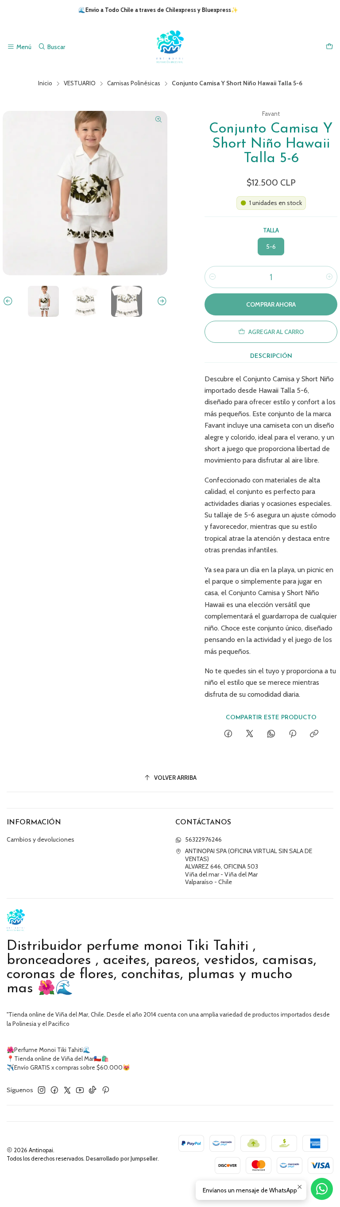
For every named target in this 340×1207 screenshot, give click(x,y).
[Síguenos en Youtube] (80, 1090)
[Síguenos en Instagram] (41, 1090)
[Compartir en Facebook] (228, 734)
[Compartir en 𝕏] (249, 734)
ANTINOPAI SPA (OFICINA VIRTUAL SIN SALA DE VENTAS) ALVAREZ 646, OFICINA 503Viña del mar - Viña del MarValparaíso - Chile (248, 866)
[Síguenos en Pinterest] (105, 1090)
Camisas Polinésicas (133, 83)
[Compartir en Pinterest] (292, 734)
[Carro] (329, 47)
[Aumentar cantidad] (329, 277)
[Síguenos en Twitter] (67, 1090)
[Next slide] (160, 301)
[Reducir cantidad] (212, 277)
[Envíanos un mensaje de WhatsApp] (322, 1189)
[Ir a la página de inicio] (170, 47)
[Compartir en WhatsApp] (271, 734)
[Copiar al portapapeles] (314, 734)
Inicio (45, 83)
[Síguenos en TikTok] (92, 1090)
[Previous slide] (9, 301)
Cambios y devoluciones (40, 839)
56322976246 (203, 839)
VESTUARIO (80, 83)
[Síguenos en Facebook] (54, 1090)
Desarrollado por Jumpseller (122, 1158)
